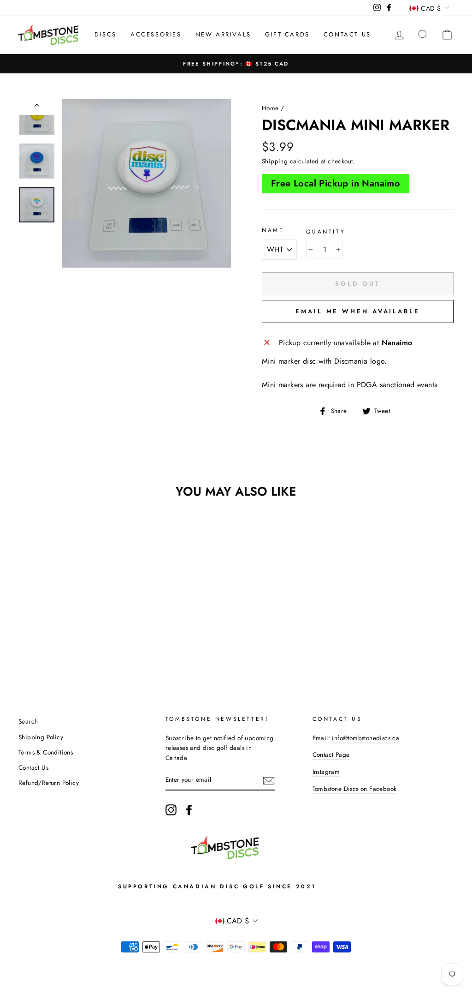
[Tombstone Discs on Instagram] (171, 809)
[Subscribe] (269, 780)
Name (273, 230)
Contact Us (347, 34)
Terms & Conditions (45, 752)
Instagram (326, 771)
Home (270, 108)
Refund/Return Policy (48, 782)
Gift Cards (287, 34)
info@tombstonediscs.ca (365, 738)
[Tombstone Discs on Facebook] (189, 809)
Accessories (156, 34)
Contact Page (331, 754)
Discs (105, 34)
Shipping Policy (40, 737)
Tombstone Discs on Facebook (355, 788)
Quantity (325, 232)
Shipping (275, 161)
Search (28, 721)
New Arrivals (223, 34)
